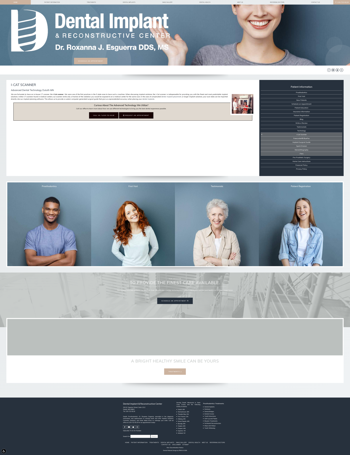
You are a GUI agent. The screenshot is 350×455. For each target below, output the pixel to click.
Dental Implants (129, 2)
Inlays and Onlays (210, 426)
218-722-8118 (130, 411)
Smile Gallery (167, 2)
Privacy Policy (301, 169)
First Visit (301, 96)
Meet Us (240, 2)
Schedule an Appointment (301, 104)
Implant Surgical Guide (301, 142)
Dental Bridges (209, 411)
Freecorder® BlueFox (301, 138)
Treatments (91, 2)
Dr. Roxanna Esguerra (146, 416)
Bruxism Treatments (210, 421)
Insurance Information (301, 112)
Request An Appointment (137, 115)
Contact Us (315, 2)
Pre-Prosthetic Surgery (301, 157)
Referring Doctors (277, 2)
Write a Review (301, 123)
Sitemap (185, 444)
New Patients (301, 100)
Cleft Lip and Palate (210, 418)
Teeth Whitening (209, 428)
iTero (301, 154)
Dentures (207, 409)
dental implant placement (171, 97)
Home (15, 2)
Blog (301, 119)
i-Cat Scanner (301, 134)
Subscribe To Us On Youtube (132, 431)
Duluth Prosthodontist (130, 416)
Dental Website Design (170, 450)
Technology (301, 131)
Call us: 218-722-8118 (103, 115)
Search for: (126, 436)
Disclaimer (176, 444)
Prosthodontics (301, 92)
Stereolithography (301, 150)
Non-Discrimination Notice (175, 447)
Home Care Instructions (301, 161)
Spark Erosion (301, 146)
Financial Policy (301, 165)
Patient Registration (301, 115)
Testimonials (301, 127)
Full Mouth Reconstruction (212, 423)
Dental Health (204, 2)
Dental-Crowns (209, 414)
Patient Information (52, 2)
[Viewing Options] (3, 451)
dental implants (148, 99)
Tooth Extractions (210, 416)
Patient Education (301, 108)
